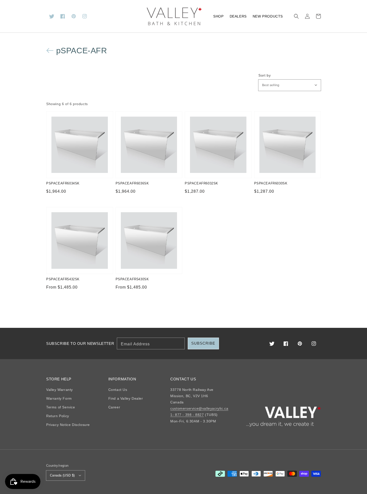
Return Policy (57, 416)
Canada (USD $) (62, 475)
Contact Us (117, 390)
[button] (296, 16)
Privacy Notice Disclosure (68, 425)
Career (114, 407)
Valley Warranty (59, 390)
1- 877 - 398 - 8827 (187, 415)
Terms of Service (60, 407)
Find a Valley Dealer (125, 398)
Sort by (264, 75)
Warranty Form (59, 398)
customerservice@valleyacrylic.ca (199, 408)
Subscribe (203, 343)
